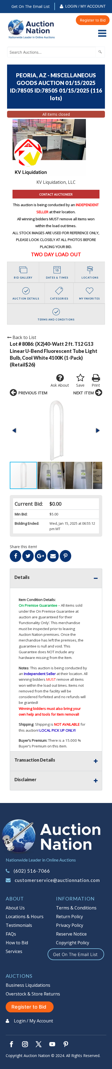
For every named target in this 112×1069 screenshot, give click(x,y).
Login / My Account (85, 6)
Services (14, 951)
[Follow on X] (39, 1044)
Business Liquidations (28, 985)
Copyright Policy (72, 943)
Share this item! (23, 546)
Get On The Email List (30, 6)
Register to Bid (92, 20)
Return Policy (69, 917)
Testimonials (19, 925)
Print (96, 385)
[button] (56, 430)
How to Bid (17, 943)
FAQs (11, 934)
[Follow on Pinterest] (66, 1044)
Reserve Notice (71, 934)
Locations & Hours (24, 917)
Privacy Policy (69, 925)
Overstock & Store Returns (33, 994)
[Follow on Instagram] (25, 1044)
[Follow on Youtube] (52, 1044)
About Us (15, 908)
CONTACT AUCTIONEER (56, 194)
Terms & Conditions (76, 908)
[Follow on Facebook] (11, 1044)
